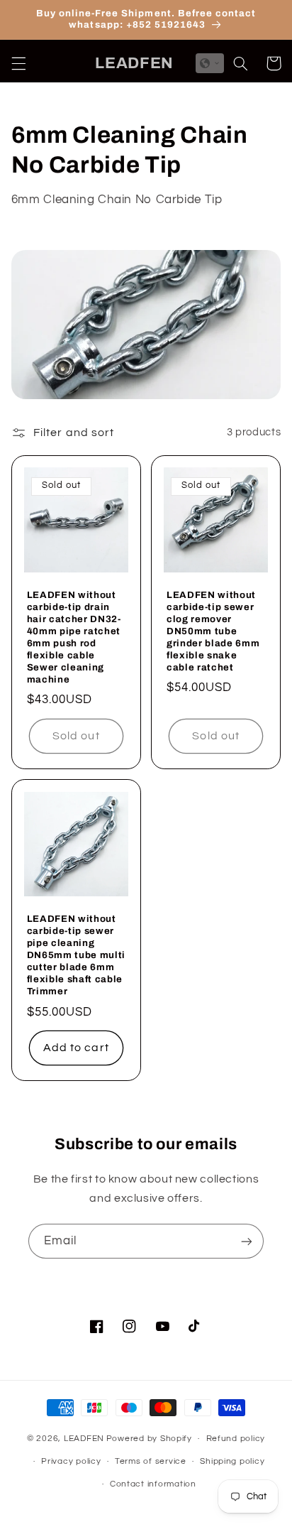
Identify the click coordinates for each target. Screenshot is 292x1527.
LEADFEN (84, 1438)
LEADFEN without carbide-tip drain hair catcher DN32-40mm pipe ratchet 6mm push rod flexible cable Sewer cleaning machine (74, 637)
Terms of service (150, 1461)
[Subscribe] (246, 1241)
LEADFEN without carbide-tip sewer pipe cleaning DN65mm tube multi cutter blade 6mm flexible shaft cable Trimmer (76, 954)
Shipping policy (232, 1461)
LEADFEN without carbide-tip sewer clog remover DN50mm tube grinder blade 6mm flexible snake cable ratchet (213, 631)
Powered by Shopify (149, 1438)
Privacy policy (71, 1461)
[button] (18, 63)
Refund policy (236, 1438)
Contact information (153, 1484)
